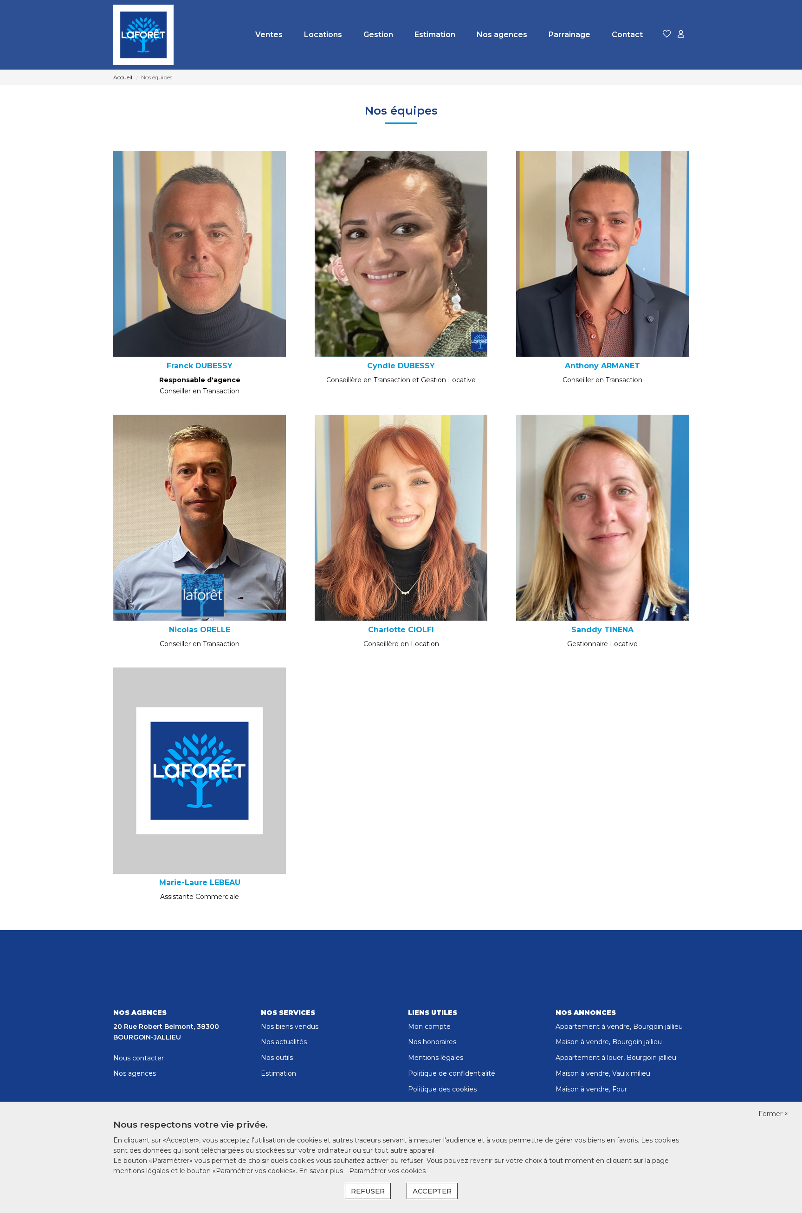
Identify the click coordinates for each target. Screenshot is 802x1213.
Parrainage (569, 34)
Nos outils (277, 1057)
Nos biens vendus (289, 1026)
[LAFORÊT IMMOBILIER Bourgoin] (143, 35)
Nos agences (502, 34)
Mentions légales (435, 1057)
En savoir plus (322, 1171)
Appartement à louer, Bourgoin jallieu (616, 1057)
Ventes (269, 34)
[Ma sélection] (667, 34)
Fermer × (773, 1114)
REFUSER (368, 1191)
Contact (627, 34)
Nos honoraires (432, 1042)
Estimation (434, 34)
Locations (323, 34)
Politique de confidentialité (451, 1073)
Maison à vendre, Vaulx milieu (603, 1073)
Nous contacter (138, 1058)
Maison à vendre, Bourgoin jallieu (609, 1042)
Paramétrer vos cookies (387, 1171)
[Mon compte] (681, 34)
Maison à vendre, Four (591, 1089)
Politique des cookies (442, 1089)
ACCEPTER (432, 1191)
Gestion (378, 34)
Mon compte (429, 1026)
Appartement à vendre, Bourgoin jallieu (619, 1026)
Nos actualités (284, 1042)
